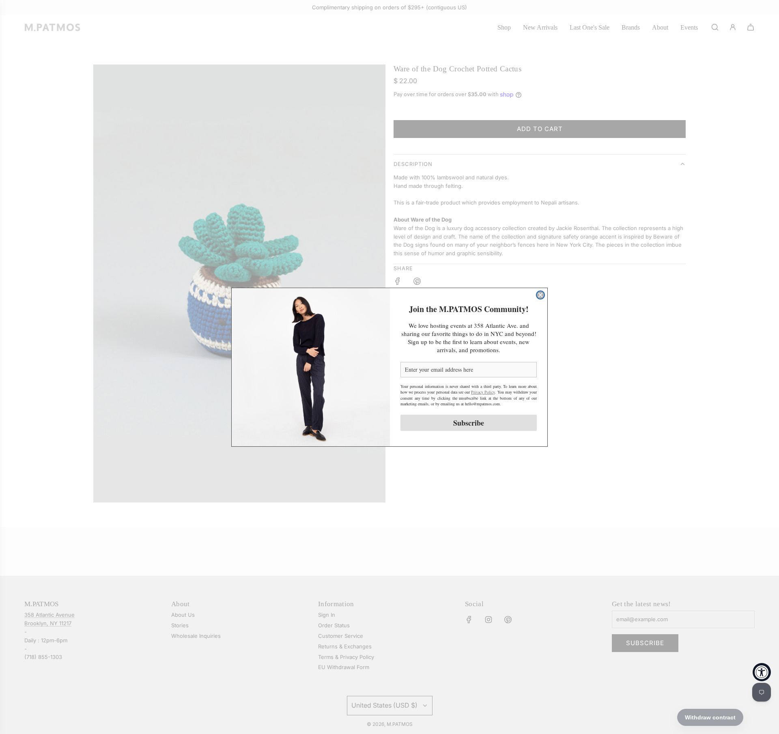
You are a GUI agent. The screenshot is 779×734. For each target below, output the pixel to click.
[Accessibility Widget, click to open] (762, 672)
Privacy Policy (483, 392)
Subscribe (468, 423)
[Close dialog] (540, 295)
